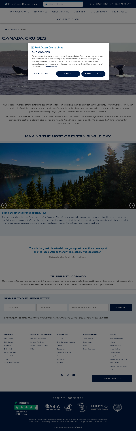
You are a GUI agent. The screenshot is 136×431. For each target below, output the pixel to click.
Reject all (68, 73)
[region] (68, 61)
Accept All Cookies (93, 73)
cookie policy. (51, 67)
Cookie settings (41, 73)
